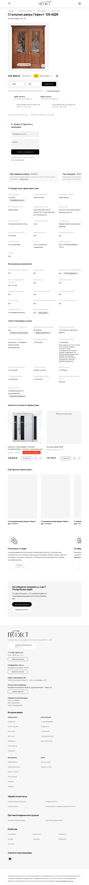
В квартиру (11, 722)
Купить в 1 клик (36, 458)
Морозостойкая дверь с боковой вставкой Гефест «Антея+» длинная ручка (25, 448)
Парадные (11, 751)
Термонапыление (14, 767)
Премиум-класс (46, 767)
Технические (12, 746)
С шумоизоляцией (47, 736)
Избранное (62, 839)
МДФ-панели (12, 762)
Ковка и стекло (13, 772)
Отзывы (10, 839)
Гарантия (36, 839)
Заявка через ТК (18, 691)
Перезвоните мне (21, 610)
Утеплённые (45, 731)
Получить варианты (70, 273)
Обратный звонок (18, 659)
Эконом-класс (46, 762)
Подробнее (27, 458)
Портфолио (62, 834)
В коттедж (11, 731)
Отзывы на (16, 566)
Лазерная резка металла (16, 801)
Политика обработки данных (64, 881)
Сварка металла (51, 801)
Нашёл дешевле (53, 91)
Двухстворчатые (47, 741)
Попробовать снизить (17, 200)
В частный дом (13, 726)
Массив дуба (12, 777)
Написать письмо (18, 672)
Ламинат (11, 786)
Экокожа (11, 781)
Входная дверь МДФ (55, 447)
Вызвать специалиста (42, 333)
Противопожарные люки (54, 820)
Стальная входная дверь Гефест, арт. (22, 522)
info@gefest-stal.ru (16, 665)
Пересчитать (49, 84)
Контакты (11, 844)
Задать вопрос (43, 313)
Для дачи (11, 736)
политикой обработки (17, 160)
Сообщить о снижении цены (19, 333)
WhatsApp (10, 859)
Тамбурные (11, 741)
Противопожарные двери (16, 820)
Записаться (24, 179)
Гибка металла (13, 806)
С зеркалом (45, 726)
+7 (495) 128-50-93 (79, 3)
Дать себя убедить (22, 604)
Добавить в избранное (40, 458)
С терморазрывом (47, 722)
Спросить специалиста (25, 152)
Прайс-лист (37, 834)
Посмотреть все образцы (23, 99)
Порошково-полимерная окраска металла (60, 806)
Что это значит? (52, 76)
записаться (78, 557)
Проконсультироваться (17, 396)
